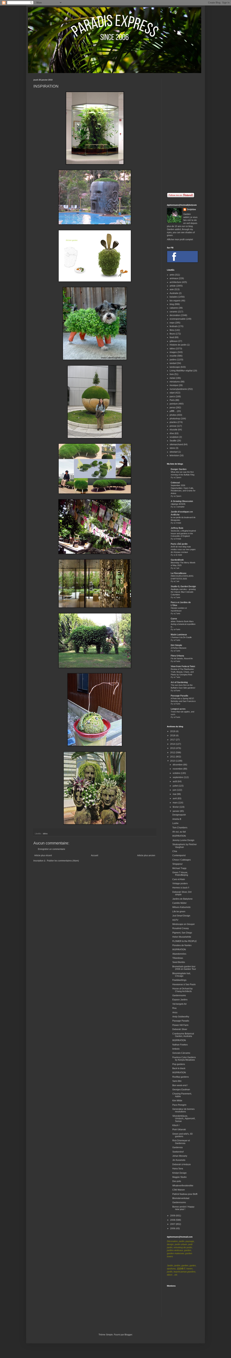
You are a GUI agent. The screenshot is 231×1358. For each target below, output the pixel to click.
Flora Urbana (177, 655)
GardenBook (177, 560)
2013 (173, 748)
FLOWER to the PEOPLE (184, 941)
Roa (174, 1008)
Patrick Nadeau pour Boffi (184, 1194)
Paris (172, 400)
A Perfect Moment (178, 648)
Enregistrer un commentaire (51, 849)
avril (175, 798)
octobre (177, 773)
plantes (173, 422)
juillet (175, 786)
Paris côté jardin (179, 544)
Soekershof (178, 1152)
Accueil (94, 855)
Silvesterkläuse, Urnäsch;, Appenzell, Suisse (183, 1118)
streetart (174, 452)
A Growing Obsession (182, 501)
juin (175, 790)
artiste (173, 286)
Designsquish (179, 814)
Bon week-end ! (180, 1085)
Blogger (128, 1334)
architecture (175, 282)
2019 (173, 731)
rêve (172, 433)
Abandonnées (179, 954)
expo (172, 322)
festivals (174, 326)
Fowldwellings (179, 980)
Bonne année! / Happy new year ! (183, 1208)
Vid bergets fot (179, 1004)
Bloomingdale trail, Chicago (181, 974)
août (175, 781)
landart (173, 363)
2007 (173, 1224)
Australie (174, 293)
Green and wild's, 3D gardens (182, 1135)
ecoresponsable (178, 319)
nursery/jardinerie (178, 389)
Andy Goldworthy (180, 1016)
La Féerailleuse (178, 573)
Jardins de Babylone (182, 899)
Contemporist (179, 855)
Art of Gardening (179, 682)
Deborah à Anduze (181, 1164)
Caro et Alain (178, 879)
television (174, 455)
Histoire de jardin (178, 345)
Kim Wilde (177, 1100)
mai (175, 794)
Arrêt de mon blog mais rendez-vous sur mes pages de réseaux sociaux (183, 549)
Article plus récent (43, 855)
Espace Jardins (180, 999)
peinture (174, 403)
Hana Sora (177, 1168)
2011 (173, 756)
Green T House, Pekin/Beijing (180, 873)
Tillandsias (177, 958)
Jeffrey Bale (177, 528)
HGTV (175, 920)
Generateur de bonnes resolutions (183, 1110)
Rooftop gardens (180, 1077)
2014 (173, 744)
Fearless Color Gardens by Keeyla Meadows (184, 1058)
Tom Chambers (179, 827)
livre (172, 374)
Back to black (178, 1068)
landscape (175, 367)
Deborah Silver (179, 1029)
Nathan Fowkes (180, 1044)
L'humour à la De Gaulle (181, 637)
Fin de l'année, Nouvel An (182, 658)
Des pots (176, 1181)
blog (172, 304)
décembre (178, 764)
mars (175, 802)
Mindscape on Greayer (183, 924)
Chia (174, 851)
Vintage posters (180, 883)
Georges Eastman (181, 1089)
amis (172, 275)
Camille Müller (179, 903)
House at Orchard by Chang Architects (182, 989)
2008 (173, 1220)
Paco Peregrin (179, 1105)
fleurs (172, 333)
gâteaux (174, 341)
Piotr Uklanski (179, 1129)
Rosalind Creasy (180, 928)
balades (174, 297)
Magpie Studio (179, 1177)
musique (174, 385)
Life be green (178, 911)
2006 (173, 1228)
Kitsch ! (175, 1125)
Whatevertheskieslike (182, 1185)
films (172, 330)
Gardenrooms (179, 995)
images (173, 352)
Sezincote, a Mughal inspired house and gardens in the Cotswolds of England (183, 533)
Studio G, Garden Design (183, 586)
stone (172, 448)
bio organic (175, 300)
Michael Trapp (179, 868)
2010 (173, 761)
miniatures (175, 381)
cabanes (174, 308)
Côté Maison (178, 1189)
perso (172, 407)
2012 (173, 752)
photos (173, 415)
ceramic (173, 311)
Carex (174, 618)
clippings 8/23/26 (178, 504)
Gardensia (177, 1147)
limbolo (176, 1049)
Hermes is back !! (180, 887)
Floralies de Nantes (181, 945)
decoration (175, 315)
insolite (173, 356)
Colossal (175, 482)
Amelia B (176, 819)
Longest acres (178, 709)
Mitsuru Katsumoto (181, 907)
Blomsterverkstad (180, 1198)
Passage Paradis (179, 695)
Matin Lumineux (179, 634)
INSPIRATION (179, 836)
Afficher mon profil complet (180, 239)
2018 (173, 735)
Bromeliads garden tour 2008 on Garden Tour (184, 967)
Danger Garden (178, 469)
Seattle (173, 440)
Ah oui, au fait (179, 832)
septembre (178, 777)
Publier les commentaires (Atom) (63, 860)
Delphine (191, 209)
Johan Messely (179, 1156)
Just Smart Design (181, 915)
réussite (173, 429)
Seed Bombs (178, 962)
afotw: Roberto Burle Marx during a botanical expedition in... (183, 624)
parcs (172, 396)
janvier (176, 811)
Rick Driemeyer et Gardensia (181, 1141)
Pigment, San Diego (182, 932)
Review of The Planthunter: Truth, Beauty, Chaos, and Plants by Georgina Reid (182, 672)
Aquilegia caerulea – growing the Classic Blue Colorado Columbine (183, 592)
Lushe (175, 823)
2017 (173, 739)
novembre (178, 769)
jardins (173, 359)
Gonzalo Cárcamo (181, 1053)
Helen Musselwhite (181, 937)
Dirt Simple (176, 645)
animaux (174, 278)
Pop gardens (178, 1064)
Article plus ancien (146, 855)
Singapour (177, 864)
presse (173, 426)
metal (172, 378)
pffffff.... (173, 411)
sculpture (174, 437)
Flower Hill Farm (180, 1025)
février (176, 807)
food (172, 337)
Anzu (174, 1012)
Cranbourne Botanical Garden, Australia (183, 1034)
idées (45, 833)
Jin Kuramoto (178, 1160)
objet (172, 392)
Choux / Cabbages (181, 860)
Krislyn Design (179, 1173)
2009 (173, 1215)
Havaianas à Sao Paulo (184, 984)
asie (172, 289)
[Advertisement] (182, 133)
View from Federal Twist (183, 666)
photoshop (175, 418)
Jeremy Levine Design (183, 840)
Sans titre (177, 1081)
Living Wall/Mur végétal (181, 370)
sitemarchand (176, 444)
